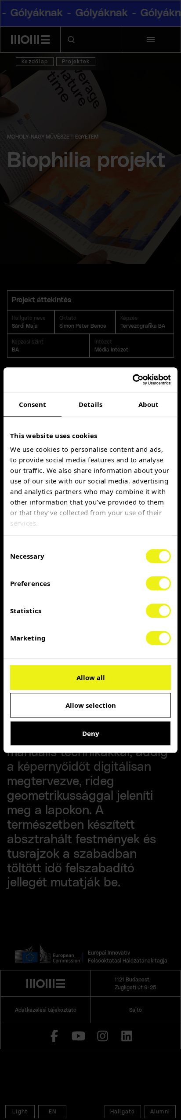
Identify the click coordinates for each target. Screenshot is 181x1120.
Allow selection (90, 705)
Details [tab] (90, 404)
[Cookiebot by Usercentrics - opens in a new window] (132, 379)
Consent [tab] (33, 404)
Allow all (90, 677)
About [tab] (148, 404)
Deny (90, 733)
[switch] (158, 583)
